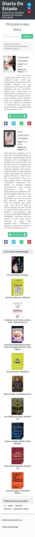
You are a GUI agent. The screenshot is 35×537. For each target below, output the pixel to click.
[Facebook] (29, 8)
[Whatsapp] (21, 123)
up (5, 505)
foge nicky (18, 505)
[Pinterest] (29, 12)
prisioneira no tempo (21, 509)
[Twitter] (29, 4)
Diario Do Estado (12, 6)
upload (10, 505)
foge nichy (7, 509)
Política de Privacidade (10, 527)
